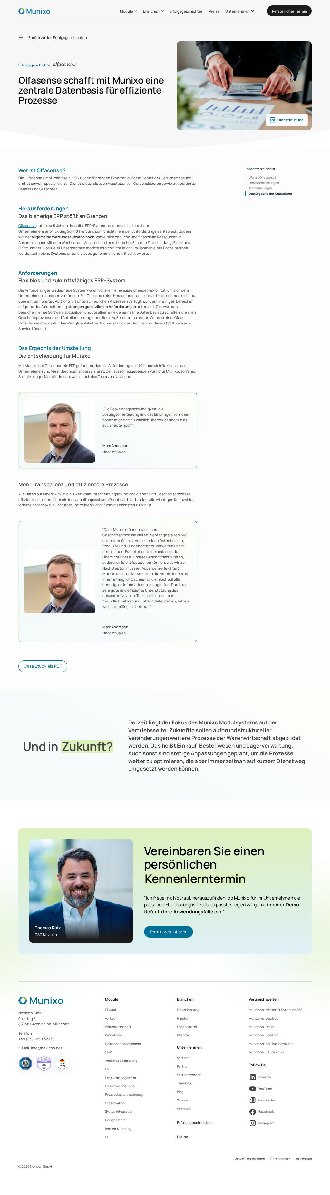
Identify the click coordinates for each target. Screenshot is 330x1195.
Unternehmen (237, 11)
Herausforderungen (264, 182)
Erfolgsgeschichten (186, 11)
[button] (129, 11)
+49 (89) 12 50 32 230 (36, 1038)
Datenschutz (280, 1158)
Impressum (304, 1158)
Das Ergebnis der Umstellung (270, 193)
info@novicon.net (47, 1047)
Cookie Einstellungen (249, 1158)
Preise (214, 11)
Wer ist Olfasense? (262, 177)
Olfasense (27, 225)
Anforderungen (260, 188)
